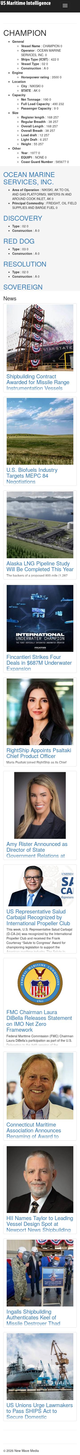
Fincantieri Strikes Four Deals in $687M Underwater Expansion (39, 662)
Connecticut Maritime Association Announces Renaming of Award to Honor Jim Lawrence (33, 1133)
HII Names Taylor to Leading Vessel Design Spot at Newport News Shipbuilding (39, 1223)
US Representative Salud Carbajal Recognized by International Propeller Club (38, 917)
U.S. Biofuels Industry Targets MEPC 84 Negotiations (32, 475)
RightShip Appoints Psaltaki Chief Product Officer (38, 753)
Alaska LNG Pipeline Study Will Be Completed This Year (40, 566)
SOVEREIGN (23, 286)
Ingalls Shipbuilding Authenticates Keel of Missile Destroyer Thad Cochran (33, 1320)
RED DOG (18, 241)
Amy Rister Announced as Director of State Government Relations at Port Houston (37, 852)
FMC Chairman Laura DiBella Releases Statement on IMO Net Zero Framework (39, 1020)
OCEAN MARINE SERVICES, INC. (29, 177)
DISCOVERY (22, 218)
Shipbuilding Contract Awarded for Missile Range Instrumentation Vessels (37, 382)
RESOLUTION (24, 264)
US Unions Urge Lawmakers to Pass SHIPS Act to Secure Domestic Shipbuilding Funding (39, 1413)
